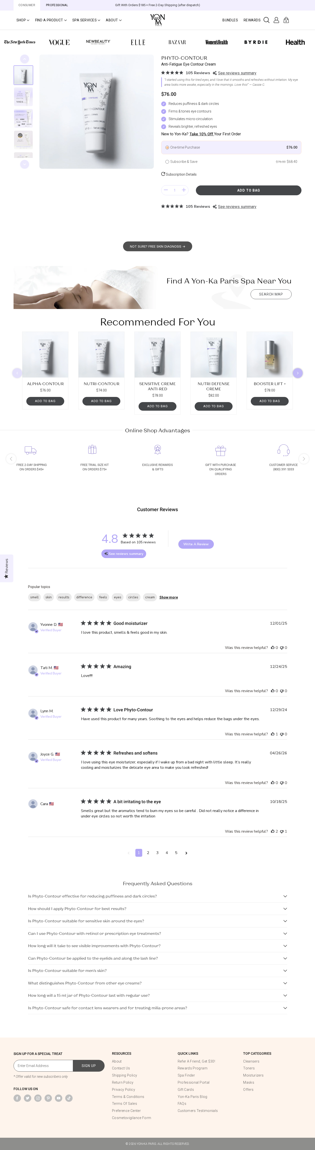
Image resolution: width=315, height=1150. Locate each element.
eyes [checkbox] (117, 597)
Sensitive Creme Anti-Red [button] (157, 386)
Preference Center (126, 1111)
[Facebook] (17, 1098)
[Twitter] (27, 1098)
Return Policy (123, 1082)
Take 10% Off (201, 134)
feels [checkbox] (103, 597)
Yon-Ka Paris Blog (192, 1097)
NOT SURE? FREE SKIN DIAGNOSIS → (157, 246)
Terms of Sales (124, 1104)
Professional (57, 5)
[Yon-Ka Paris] (157, 19)
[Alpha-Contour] (45, 355)
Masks (248, 1082)
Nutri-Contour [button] (101, 383)
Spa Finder (186, 1075)
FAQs (182, 1104)
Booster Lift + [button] (270, 383)
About (117, 1061)
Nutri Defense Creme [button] (214, 386)
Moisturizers (253, 1075)
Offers (248, 1090)
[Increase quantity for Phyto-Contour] (183, 190)
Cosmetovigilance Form (131, 1118)
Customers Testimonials (198, 1111)
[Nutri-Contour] (101, 355)
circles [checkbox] (133, 597)
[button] (23, 20)
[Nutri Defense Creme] (213, 355)
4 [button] (167, 852)
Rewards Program (192, 1068)
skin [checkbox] (49, 597)
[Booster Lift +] (270, 355)
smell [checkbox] (34, 597)
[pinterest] (48, 1098)
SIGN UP (89, 1066)
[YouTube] (58, 1098)
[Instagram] (38, 1098)
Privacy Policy (123, 1090)
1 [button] (139, 852)
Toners (249, 1068)
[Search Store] (266, 20)
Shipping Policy (124, 1075)
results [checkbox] (64, 597)
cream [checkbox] (150, 597)
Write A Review (196, 544)
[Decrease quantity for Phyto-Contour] (165, 190)
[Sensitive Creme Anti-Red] (157, 355)
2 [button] (148, 852)
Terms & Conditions (128, 1097)
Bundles (230, 20)
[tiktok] (69, 1098)
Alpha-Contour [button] (45, 383)
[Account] (276, 20)
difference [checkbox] (84, 597)
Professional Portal (194, 1082)
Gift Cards (186, 1090)
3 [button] (157, 852)
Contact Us (121, 1068)
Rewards (252, 20)
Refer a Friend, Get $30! (196, 1061)
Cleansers (251, 1061)
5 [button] (176, 852)
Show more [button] (168, 597)
